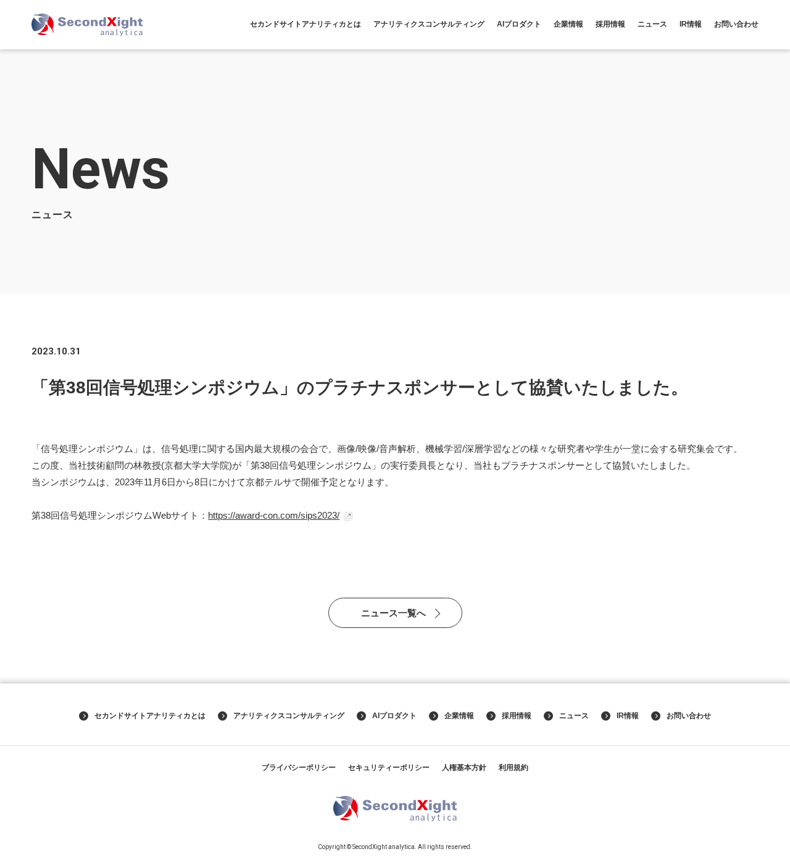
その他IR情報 (690, 95)
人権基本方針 (464, 767)
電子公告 (690, 108)
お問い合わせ (736, 24)
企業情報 (568, 24)
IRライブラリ (690, 68)
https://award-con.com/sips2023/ (273, 515)
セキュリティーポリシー (389, 767)
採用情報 (610, 24)
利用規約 (513, 767)
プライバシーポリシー (299, 767)
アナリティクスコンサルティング (428, 24)
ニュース (652, 24)
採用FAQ (610, 108)
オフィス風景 (610, 82)
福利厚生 (610, 95)
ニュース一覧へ (393, 613)
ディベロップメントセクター (610, 62)
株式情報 (690, 82)
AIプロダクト (519, 24)
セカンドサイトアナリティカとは (305, 24)
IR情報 (691, 24)
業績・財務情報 (691, 55)
